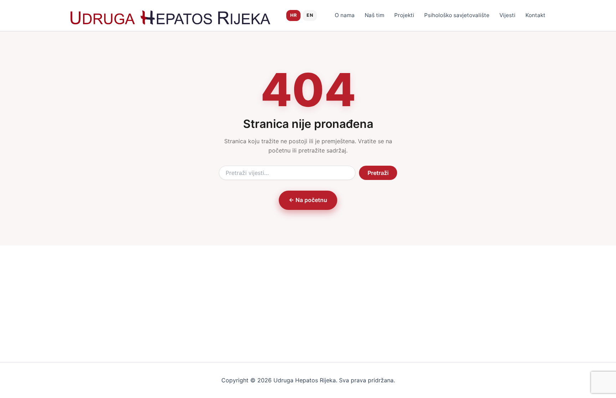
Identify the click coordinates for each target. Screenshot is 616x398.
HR (293, 15)
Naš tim (374, 15)
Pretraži (378, 172)
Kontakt (535, 15)
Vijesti (507, 15)
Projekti (404, 15)
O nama (345, 15)
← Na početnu (308, 200)
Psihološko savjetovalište (456, 15)
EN (310, 15)
